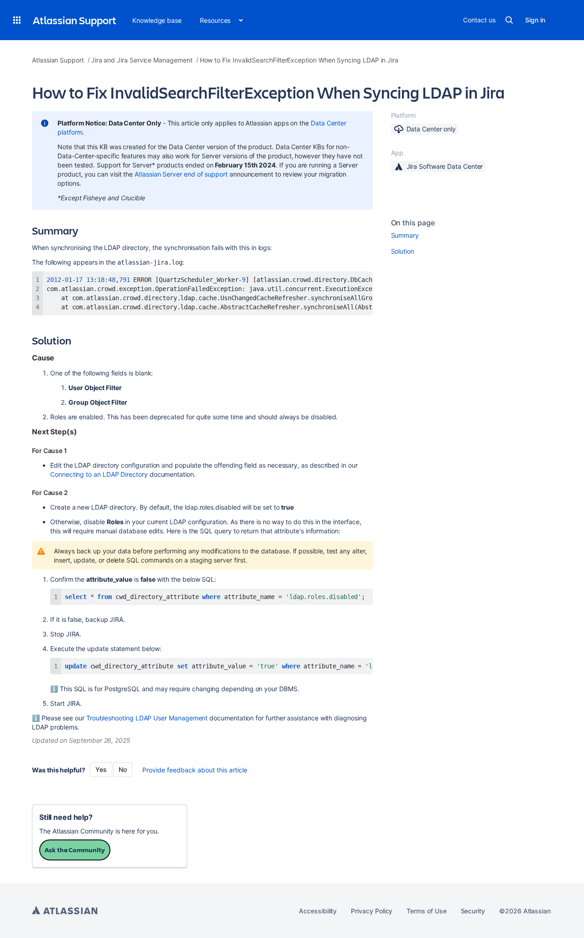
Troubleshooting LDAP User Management (147, 718)
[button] (17, 20)
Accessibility (318, 911)
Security (473, 911)
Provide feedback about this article (194, 770)
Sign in (535, 20)
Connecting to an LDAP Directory (99, 474)
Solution (402, 251)
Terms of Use (426, 911)
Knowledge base (157, 20)
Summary (405, 235)
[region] (202, 293)
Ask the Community (75, 849)
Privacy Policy (371, 911)
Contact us (479, 20)
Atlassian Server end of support (181, 174)
